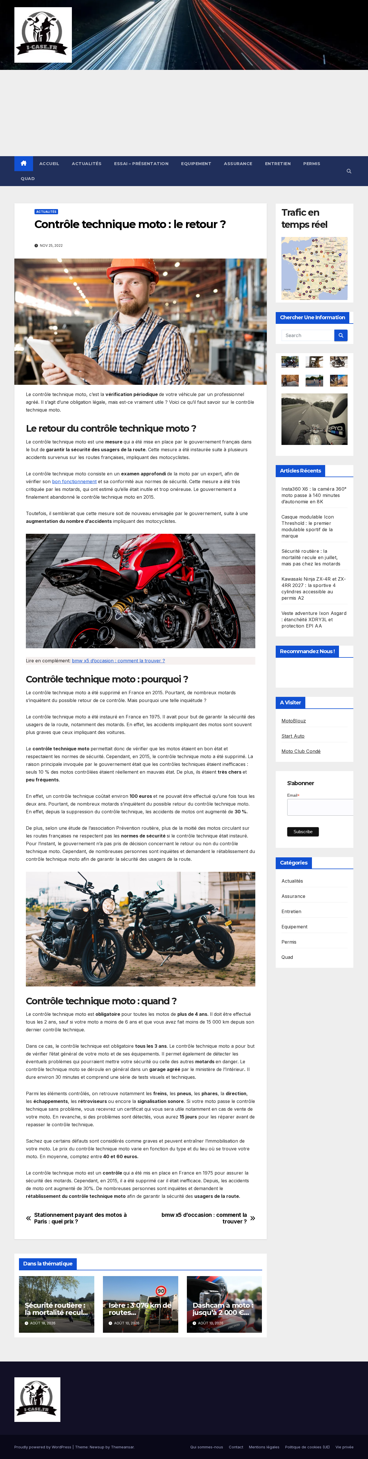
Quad (28, 178)
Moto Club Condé (301, 751)
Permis (311, 163)
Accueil (49, 163)
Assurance (238, 163)
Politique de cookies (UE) (307, 1447)
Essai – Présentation (141, 163)
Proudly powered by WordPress (43, 1447)
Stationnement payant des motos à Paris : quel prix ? (80, 1218)
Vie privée (345, 1447)
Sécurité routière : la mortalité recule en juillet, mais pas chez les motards (311, 557)
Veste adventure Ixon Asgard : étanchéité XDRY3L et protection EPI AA (313, 619)
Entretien (278, 163)
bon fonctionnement (74, 481)
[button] (349, 171)
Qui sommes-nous (206, 1447)
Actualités (86, 163)
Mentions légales (264, 1447)
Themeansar (122, 1447)
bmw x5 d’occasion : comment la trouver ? (118, 660)
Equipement (196, 163)
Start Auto (293, 736)
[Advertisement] (184, 113)
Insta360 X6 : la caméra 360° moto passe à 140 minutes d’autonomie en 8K (314, 495)
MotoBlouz (293, 721)
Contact (236, 1447)
